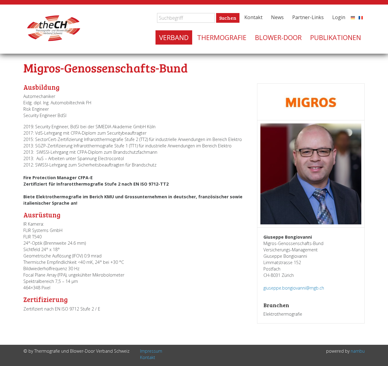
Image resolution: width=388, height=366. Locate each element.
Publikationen (335, 37)
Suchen (227, 18)
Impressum (151, 351)
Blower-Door (278, 37)
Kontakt (253, 17)
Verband (174, 37)
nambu (358, 351)
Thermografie (221, 37)
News (277, 17)
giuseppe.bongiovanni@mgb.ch (293, 288)
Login (338, 17)
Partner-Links (308, 17)
